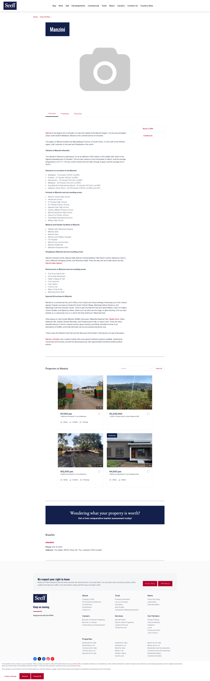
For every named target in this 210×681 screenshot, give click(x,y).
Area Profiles (45, 17)
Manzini (49, 133)
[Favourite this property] (99, 414)
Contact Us (147, 136)
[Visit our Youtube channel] (52, 659)
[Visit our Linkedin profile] (44, 659)
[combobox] (136, 368)
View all (159, 368)
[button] (101, 394)
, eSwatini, (56, 339)
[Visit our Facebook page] (35, 659)
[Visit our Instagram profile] (48, 659)
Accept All (37, 676)
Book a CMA (148, 129)
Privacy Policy (150, 583)
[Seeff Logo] (10, 6)
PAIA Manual (165, 583)
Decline (25, 676)
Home (35, 17)
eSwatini (50, 542)
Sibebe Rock (114, 319)
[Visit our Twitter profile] (39, 659)
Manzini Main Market (54, 263)
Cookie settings (10, 676)
